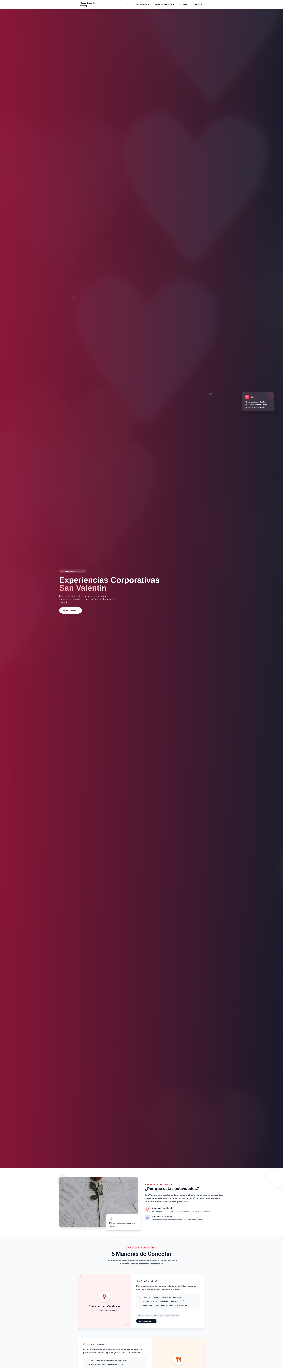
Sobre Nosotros (142, 4)
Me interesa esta (145, 1321)
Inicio (126, 4)
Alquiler (183, 4)
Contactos (197, 4)
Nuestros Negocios (164, 4)
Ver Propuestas (69, 610)
